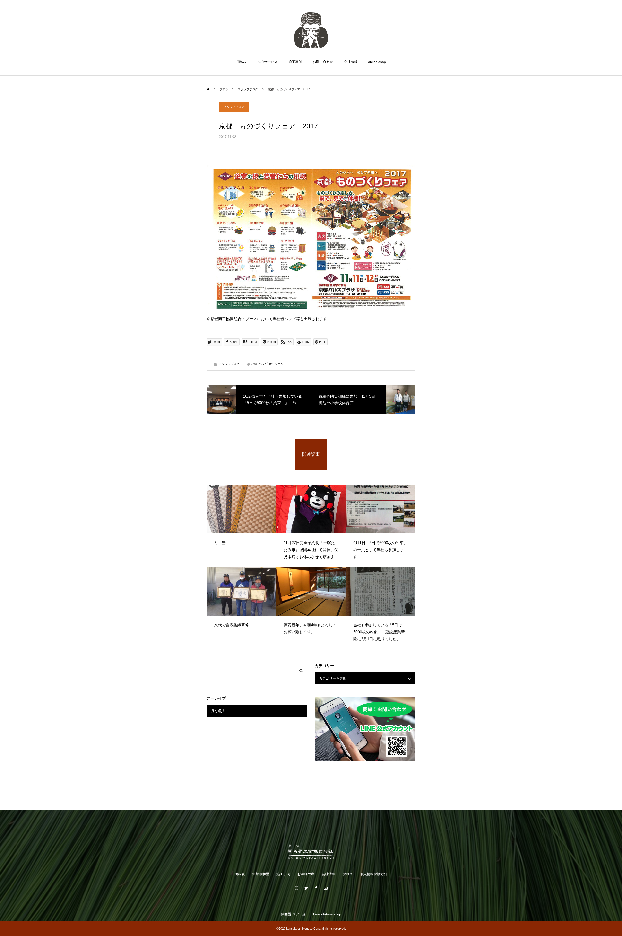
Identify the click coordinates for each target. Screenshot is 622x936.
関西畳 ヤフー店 (293, 914)
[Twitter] (306, 887)
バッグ (263, 364)
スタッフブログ (234, 107)
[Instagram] (296, 887)
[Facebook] (315, 887)
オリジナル (276, 364)
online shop (377, 62)
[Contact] (325, 887)
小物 (254, 364)
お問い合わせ (323, 62)
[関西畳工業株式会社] (311, 30)
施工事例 (295, 62)
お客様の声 (305, 874)
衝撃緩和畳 (260, 874)
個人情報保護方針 (373, 874)
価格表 (241, 62)
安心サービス (267, 62)
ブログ (348, 874)
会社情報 (350, 62)
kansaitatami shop (327, 914)
